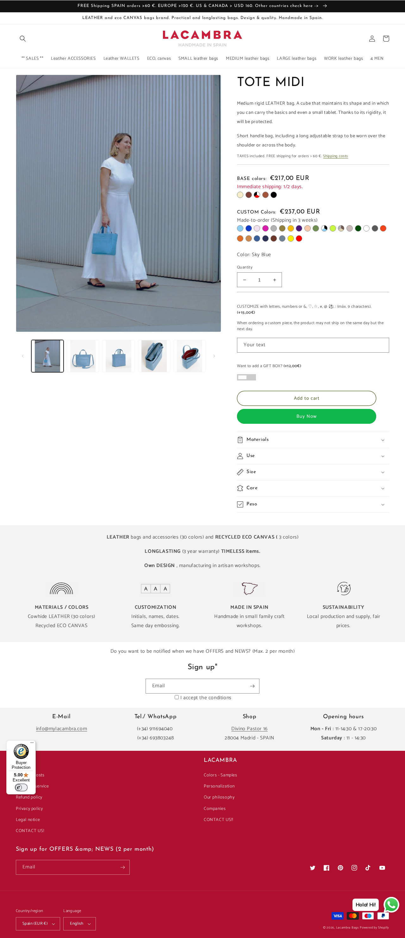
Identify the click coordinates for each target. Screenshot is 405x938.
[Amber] (291, 228)
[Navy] (265, 238)
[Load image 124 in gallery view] (118, 356)
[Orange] (383, 228)
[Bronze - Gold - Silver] (341, 228)
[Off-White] (366, 228)
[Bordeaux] (249, 195)
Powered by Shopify (374, 927)
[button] (23, 39)
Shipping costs (335, 156)
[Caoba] (274, 238)
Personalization (219, 786)
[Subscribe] (252, 686)
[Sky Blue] (240, 228)
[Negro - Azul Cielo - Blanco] (324, 228)
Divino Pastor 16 (249, 729)
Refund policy (29, 797)
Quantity (244, 267)
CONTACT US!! (218, 820)
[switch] (21, 787)
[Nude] (307, 228)
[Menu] (32, 744)
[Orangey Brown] (240, 238)
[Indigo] (249, 228)
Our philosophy (219, 797)
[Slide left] (23, 356)
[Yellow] (291, 238)
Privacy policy (29, 808)
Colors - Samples (220, 775)
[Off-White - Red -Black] (257, 195)
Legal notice (28, 820)
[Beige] (240, 195)
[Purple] (299, 228)
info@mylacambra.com (61, 729)
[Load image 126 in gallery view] (189, 356)
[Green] (316, 228)
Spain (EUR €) (34, 923)
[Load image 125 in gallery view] (154, 356)
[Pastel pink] (257, 228)
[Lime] (333, 228)
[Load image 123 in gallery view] (83, 356)
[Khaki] (282, 228)
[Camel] (249, 238)
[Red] (299, 238)
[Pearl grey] (274, 228)
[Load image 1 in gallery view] (47, 356)
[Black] (274, 195)
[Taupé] (349, 228)
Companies (215, 808)
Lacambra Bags (347, 927)
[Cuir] (265, 195)
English (76, 923)
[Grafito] (375, 228)
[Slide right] (214, 356)
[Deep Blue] (257, 238)
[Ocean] (282, 238)
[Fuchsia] (265, 228)
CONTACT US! (30, 831)
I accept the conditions (206, 698)
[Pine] (358, 228)
